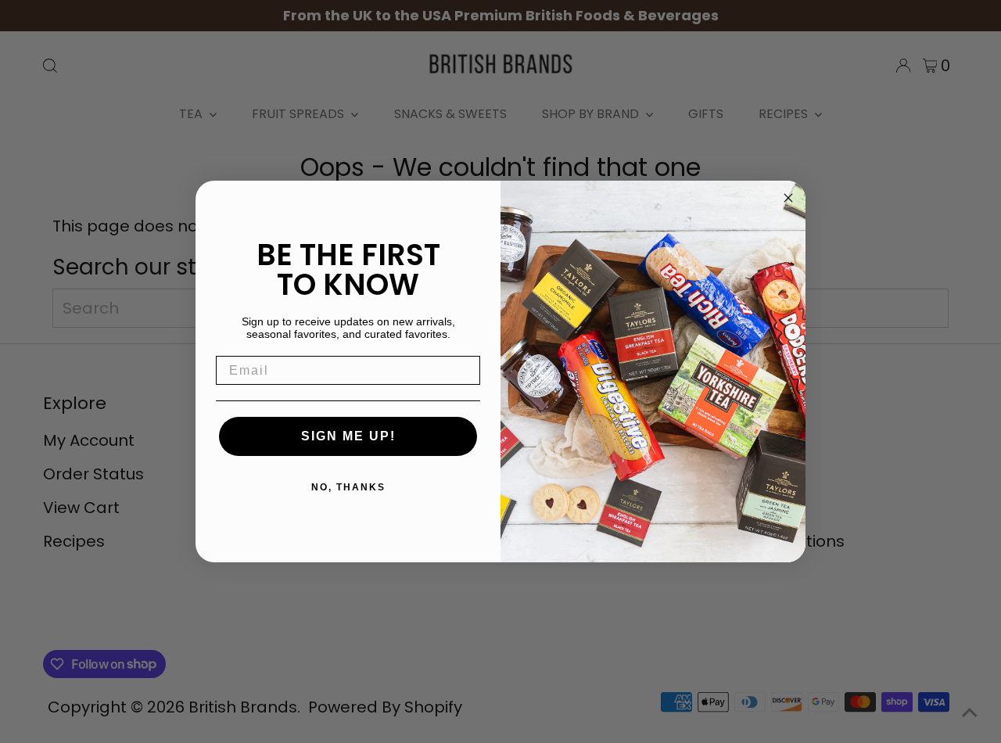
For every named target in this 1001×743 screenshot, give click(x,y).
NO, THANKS (348, 487)
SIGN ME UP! (348, 436)
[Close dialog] (788, 197)
